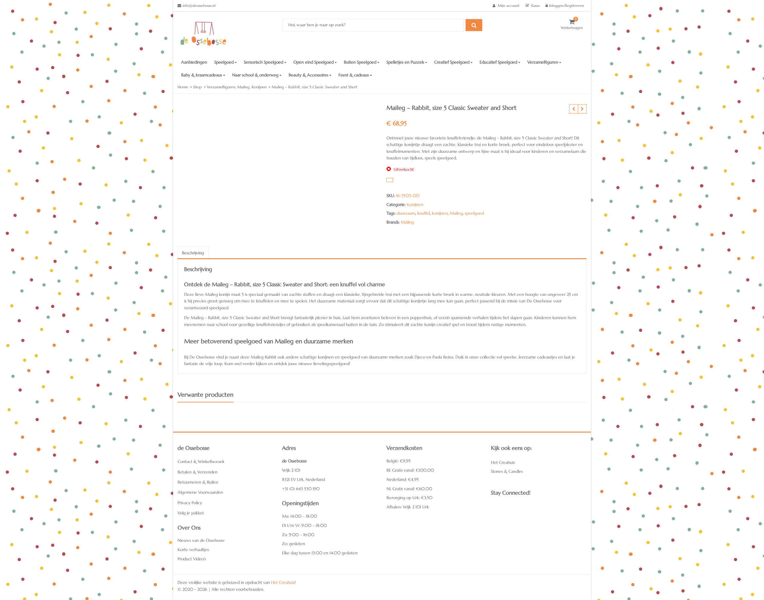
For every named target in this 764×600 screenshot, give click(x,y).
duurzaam (406, 213)
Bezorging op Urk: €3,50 (409, 497)
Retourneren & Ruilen (198, 482)
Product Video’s (192, 558)
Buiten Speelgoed (361, 62)
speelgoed (474, 213)
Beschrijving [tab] (193, 253)
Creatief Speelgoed (452, 62)
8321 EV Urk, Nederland (303, 479)
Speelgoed (224, 62)
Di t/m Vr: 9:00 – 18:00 (304, 525)
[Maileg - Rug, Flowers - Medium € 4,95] (573, 108)
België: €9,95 (398, 461)
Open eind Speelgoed (314, 62)
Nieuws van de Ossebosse (201, 540)
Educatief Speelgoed (499, 62)
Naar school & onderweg (256, 75)
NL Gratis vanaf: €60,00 (409, 488)
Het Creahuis (503, 462)
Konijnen (415, 204)
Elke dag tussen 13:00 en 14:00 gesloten (320, 553)
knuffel (423, 213)
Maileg (456, 213)
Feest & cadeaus (354, 75)
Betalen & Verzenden (198, 472)
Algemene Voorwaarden (200, 492)
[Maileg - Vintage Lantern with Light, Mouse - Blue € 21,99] (582, 108)
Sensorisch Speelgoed (264, 62)
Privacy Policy (190, 502)
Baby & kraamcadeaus (202, 75)
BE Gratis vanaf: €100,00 (410, 470)
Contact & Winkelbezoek (201, 461)
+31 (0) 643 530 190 (301, 488)
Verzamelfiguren (543, 62)
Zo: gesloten (293, 543)
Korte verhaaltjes (193, 549)
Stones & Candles (507, 471)
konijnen (440, 213)
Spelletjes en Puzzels (405, 62)
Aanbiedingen (194, 62)
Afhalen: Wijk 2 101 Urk (407, 507)
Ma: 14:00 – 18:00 (299, 516)
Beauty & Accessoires (309, 75)
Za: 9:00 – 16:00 (298, 534)
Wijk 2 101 (291, 470)
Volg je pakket (191, 513)
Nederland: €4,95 (402, 479)
